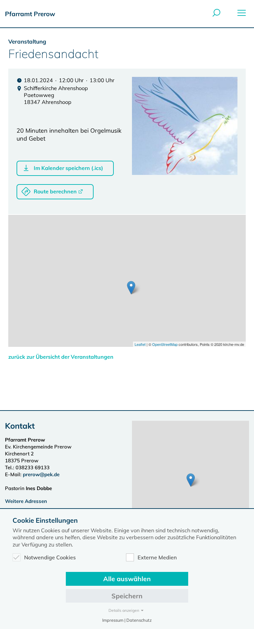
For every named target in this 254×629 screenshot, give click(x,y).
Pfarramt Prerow (30, 14)
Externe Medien (157, 557)
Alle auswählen (127, 579)
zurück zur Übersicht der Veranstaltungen (60, 356)
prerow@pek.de (41, 474)
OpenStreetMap (165, 344)
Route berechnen (55, 191)
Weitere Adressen (26, 501)
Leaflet (140, 344)
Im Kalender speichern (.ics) (68, 168)
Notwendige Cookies (50, 557)
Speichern (127, 596)
